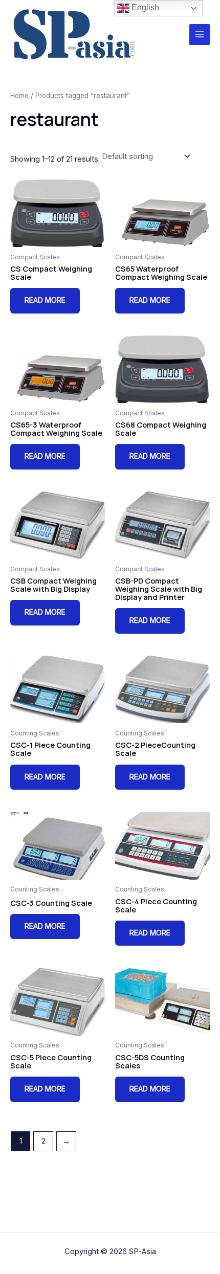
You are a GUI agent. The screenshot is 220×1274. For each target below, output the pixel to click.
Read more (45, 300)
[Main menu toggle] (199, 34)
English (144, 7)
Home (19, 96)
